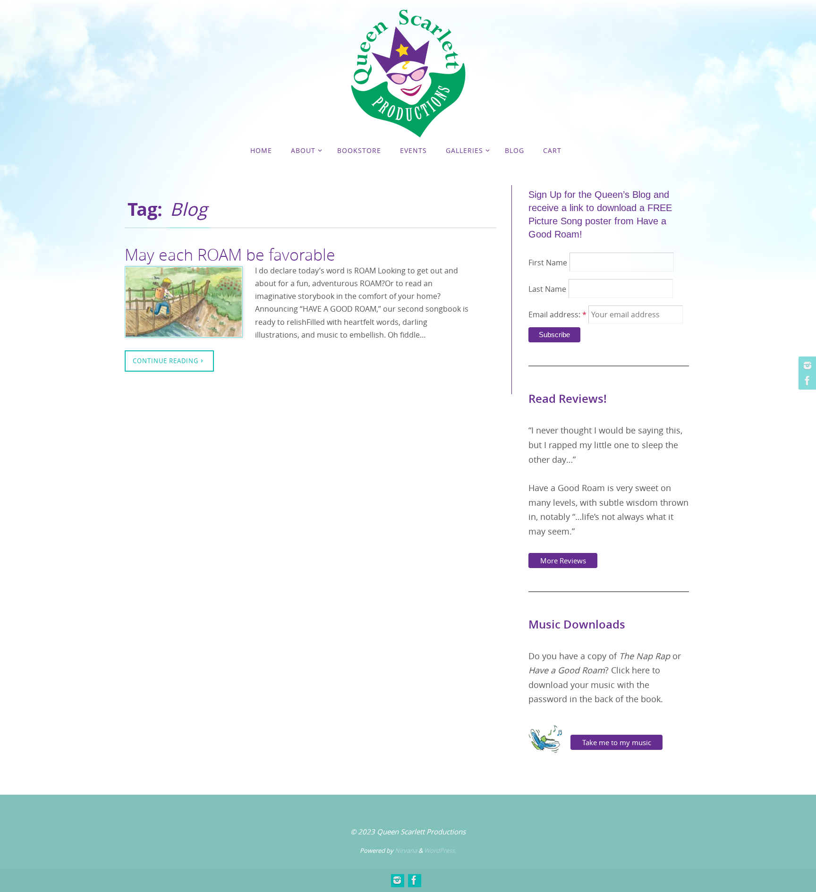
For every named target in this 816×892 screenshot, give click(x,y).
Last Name (547, 289)
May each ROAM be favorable (230, 254)
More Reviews (563, 560)
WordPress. (440, 850)
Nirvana (406, 850)
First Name (547, 262)
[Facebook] (806, 381)
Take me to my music (616, 742)
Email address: (557, 314)
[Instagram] (806, 365)
